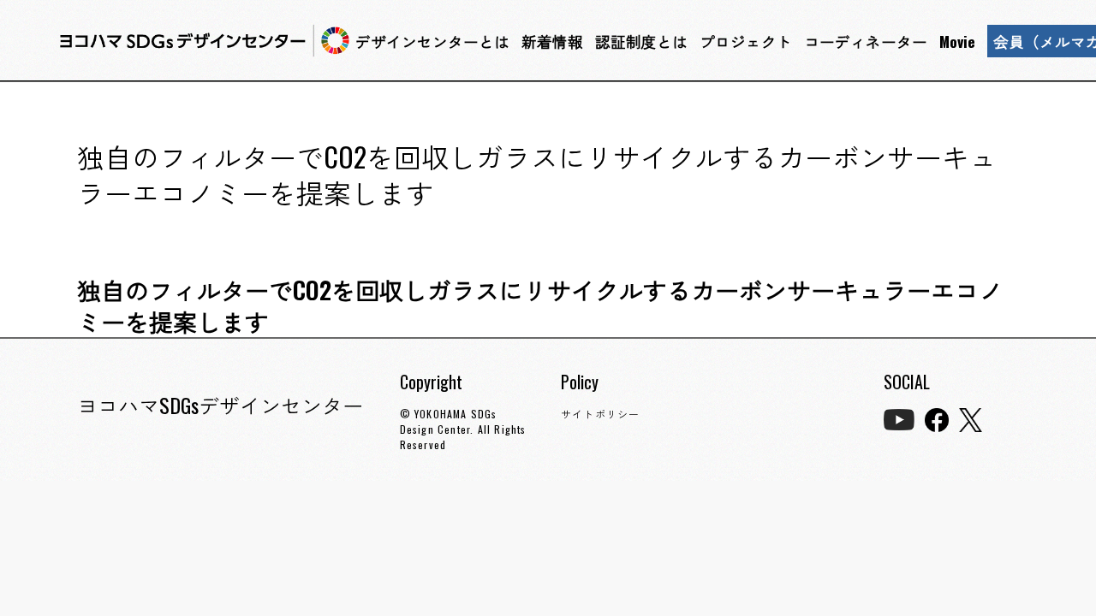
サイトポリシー (600, 413)
